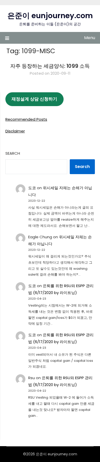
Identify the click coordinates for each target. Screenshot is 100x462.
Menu (89, 38)
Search (12, 153)
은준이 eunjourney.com (50, 15)
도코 (32, 187)
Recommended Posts (26, 119)
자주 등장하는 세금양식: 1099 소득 (50, 66)
